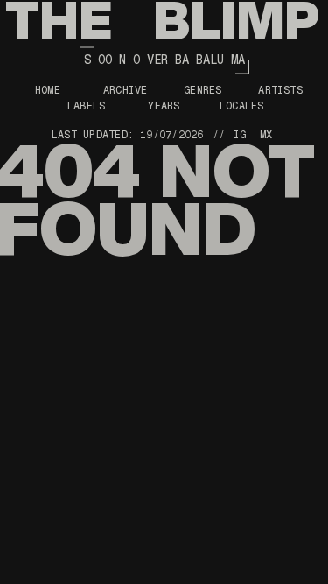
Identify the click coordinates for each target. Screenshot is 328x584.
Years (163, 106)
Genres (202, 90)
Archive (125, 90)
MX (266, 135)
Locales (242, 106)
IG (240, 135)
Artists (280, 90)
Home (47, 90)
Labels (86, 106)
